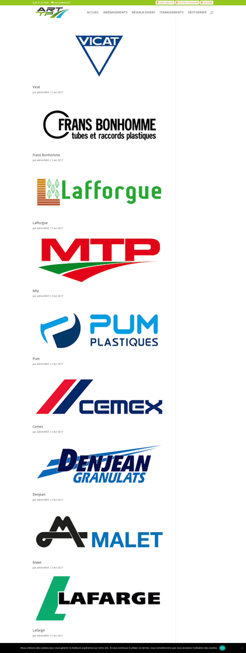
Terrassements (171, 12)
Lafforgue (40, 223)
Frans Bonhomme (46, 155)
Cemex (38, 426)
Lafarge (39, 630)
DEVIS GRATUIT (166, 3)
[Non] (241, 648)
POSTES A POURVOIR (188, 3)
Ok (222, 647)
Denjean (39, 494)
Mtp (36, 290)
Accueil (93, 12)
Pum (36, 358)
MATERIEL (208, 3)
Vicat (36, 87)
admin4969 (43, 92)
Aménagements (115, 12)
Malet (37, 562)
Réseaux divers (143, 12)
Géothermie (197, 12)
